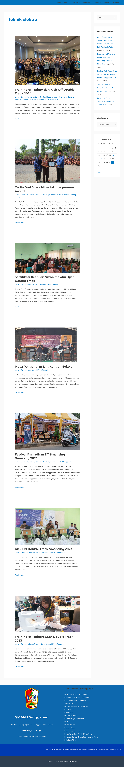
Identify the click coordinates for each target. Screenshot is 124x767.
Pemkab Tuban (70, 728)
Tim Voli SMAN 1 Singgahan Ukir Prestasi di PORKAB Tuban (107, 87)
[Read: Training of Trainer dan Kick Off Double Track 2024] (47, 61)
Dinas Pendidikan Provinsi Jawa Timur (78, 734)
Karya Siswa (51, 462)
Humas (97, 3)
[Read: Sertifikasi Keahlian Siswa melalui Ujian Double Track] (47, 258)
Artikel (31, 97)
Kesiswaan (86, 3)
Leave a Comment (21, 97)
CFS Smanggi (69, 709)
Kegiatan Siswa (52, 195)
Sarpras (106, 3)
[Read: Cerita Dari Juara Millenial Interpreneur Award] (47, 161)
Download (115, 3)
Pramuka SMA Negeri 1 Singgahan (77, 697)
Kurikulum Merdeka (27, 99)
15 (113, 155)
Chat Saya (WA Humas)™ (31, 731)
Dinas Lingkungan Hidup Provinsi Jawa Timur (81, 737)
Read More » (19, 118)
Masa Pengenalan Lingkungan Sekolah (44, 366)
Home (59, 3)
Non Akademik (40, 99)
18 (101, 159)
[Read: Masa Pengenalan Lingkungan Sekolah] (46, 345)
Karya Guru (67, 97)
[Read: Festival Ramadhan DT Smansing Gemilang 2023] (47, 431)
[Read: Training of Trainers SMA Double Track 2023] (47, 614)
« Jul (98, 172)
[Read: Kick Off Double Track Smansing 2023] (47, 526)
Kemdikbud (68, 712)
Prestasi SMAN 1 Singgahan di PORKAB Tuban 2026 (105, 101)
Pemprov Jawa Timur (72, 731)
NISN (66, 722)
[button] (68, 2)
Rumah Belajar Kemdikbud (74, 719)
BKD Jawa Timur (70, 740)
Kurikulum (75, 3)
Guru (60, 97)
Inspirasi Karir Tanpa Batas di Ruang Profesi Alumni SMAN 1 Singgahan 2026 (107, 74)
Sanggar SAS (69, 703)
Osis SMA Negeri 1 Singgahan (75, 694)
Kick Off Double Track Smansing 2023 (43, 549)
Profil (65, 3)
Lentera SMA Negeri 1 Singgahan (76, 706)
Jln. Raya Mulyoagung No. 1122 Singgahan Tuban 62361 (32, 725)
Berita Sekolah (40, 97)
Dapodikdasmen (70, 715)
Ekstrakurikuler (52, 97)
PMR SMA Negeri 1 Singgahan (75, 700)
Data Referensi (69, 725)
